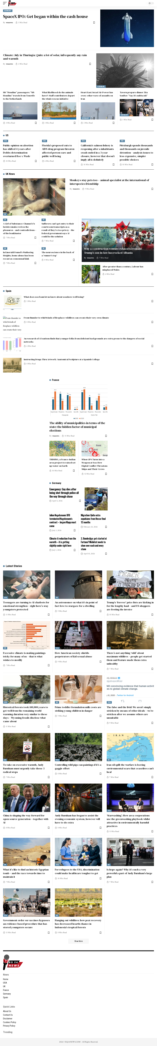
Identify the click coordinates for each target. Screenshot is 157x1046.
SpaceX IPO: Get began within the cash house (45, 16)
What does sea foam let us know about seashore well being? (54, 296)
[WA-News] (12, 3)
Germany (7, 10)
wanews (9, 22)
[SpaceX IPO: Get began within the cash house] (127, 28)
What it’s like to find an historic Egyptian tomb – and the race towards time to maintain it (26, 873)
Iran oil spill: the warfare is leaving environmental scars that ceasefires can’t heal (130, 768)
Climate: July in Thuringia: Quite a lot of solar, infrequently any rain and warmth (45, 57)
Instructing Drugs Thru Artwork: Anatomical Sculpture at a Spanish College (62, 359)
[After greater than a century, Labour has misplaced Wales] (91, 274)
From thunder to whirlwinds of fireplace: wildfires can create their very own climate (66, 317)
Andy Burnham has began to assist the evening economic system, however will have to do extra (77, 819)
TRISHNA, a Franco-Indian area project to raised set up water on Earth (62, 462)
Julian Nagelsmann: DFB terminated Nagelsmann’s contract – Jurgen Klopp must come (62, 520)
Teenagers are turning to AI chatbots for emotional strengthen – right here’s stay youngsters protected (26, 606)
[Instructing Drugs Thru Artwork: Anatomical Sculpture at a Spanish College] (12, 365)
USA (5, 141)
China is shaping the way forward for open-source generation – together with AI (25, 819)
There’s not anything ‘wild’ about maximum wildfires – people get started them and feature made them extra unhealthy (129, 658)
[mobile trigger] (5, 3)
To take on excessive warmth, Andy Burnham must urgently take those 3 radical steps (23, 768)
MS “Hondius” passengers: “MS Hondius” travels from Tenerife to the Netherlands (19, 95)
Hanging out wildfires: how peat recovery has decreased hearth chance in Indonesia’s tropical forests (78, 924)
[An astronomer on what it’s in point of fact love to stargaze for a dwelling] (78, 584)
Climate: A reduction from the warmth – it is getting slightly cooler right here (62, 542)
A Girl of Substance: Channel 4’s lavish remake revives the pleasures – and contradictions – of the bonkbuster (19, 228)
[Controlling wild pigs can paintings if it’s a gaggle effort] (78, 747)
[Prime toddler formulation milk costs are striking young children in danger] (78, 689)
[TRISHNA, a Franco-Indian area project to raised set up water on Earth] (62, 448)
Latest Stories (14, 566)
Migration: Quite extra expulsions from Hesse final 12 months (93, 518)
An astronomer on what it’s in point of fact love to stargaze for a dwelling (76, 604)
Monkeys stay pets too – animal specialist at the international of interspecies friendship (109, 182)
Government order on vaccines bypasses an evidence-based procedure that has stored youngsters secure (26, 924)
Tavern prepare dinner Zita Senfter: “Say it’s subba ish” (134, 94)
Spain (8, 291)
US (7, 135)
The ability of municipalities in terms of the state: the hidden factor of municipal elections (77, 426)
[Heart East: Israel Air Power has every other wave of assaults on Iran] (98, 110)
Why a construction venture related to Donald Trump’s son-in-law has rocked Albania (113, 251)
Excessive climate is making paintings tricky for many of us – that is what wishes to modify (24, 656)
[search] (143, 3)
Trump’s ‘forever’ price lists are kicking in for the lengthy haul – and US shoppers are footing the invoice (130, 606)
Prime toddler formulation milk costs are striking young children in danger (78, 708)
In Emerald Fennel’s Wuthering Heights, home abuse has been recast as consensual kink (18, 255)
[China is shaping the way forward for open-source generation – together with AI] (26, 798)
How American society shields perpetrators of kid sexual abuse (73, 654)
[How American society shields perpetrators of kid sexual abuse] (78, 635)
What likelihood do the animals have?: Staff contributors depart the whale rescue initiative (58, 95)
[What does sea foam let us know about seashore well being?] (12, 302)
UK (5, 214)
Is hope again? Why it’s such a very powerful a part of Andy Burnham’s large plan (129, 873)
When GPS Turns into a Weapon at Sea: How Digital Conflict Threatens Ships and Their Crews (94, 464)
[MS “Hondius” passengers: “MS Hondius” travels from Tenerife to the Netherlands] (20, 110)
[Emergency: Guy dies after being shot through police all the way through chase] (96, 498)
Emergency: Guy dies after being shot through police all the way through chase (64, 492)
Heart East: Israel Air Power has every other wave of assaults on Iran (97, 95)
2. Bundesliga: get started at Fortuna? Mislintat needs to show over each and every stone (94, 544)
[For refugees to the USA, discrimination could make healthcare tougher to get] (78, 852)
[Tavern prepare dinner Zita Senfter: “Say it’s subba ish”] (137, 107)
